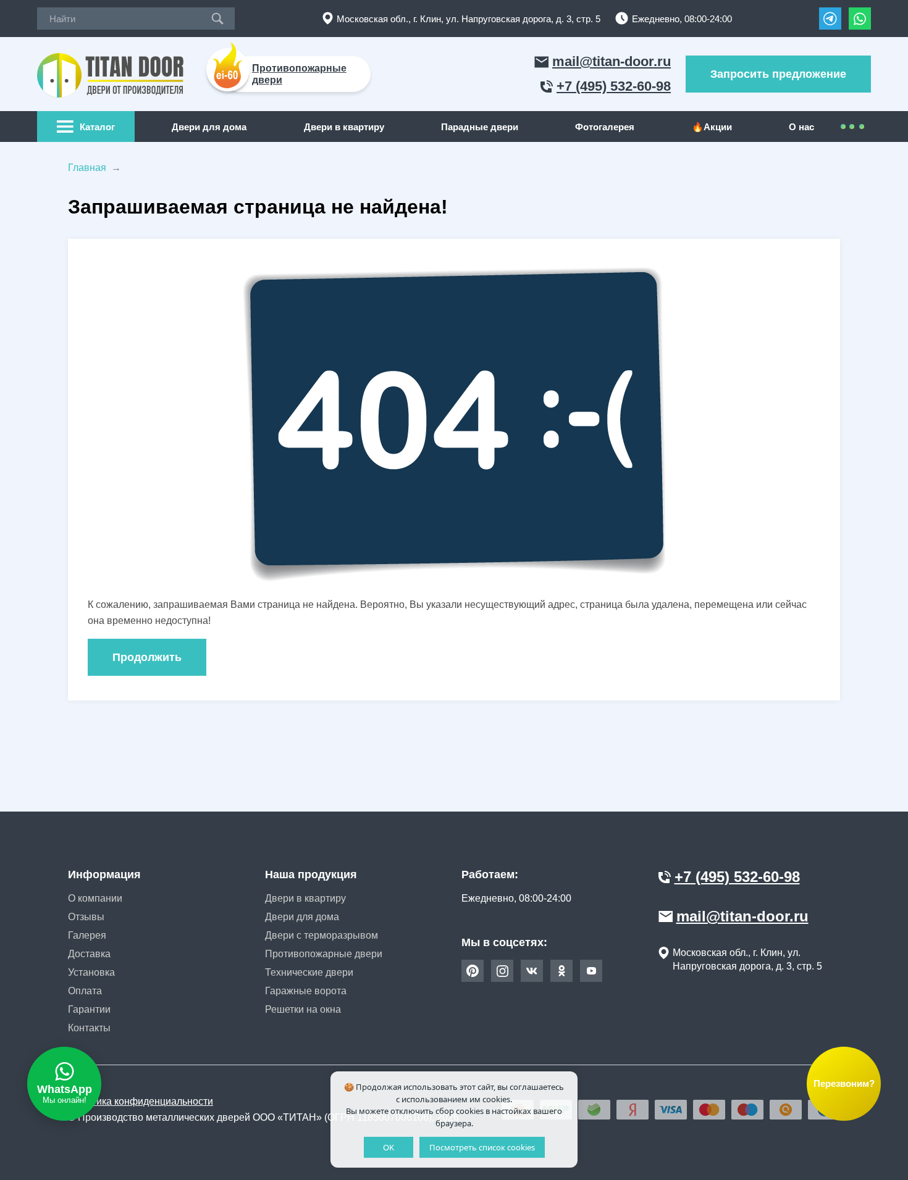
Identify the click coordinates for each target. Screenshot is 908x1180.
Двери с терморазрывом (321, 935)
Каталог (97, 127)
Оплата (85, 991)
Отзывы (86, 917)
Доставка (89, 954)
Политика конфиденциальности (140, 1101)
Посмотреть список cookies (482, 1147)
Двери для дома (209, 127)
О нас (801, 127)
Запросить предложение (778, 74)
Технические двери (309, 972)
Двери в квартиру (344, 127)
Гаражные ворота (306, 991)
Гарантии (89, 1009)
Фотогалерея (604, 127)
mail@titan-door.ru (611, 61)
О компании (95, 898)
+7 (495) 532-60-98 (614, 86)
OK (388, 1147)
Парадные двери (479, 127)
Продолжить (147, 657)
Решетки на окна (303, 1009)
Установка (91, 972)
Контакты (89, 1028)
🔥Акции (712, 127)
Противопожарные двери (323, 954)
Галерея (87, 935)
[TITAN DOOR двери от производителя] (112, 74)
